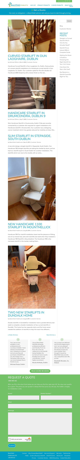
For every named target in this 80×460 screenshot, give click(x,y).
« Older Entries (13, 335)
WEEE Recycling (54, 458)
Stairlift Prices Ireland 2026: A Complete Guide (65, 50)
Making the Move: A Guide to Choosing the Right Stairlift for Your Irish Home (65, 60)
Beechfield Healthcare (16, 142)
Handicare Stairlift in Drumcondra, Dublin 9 (26, 114)
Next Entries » (51, 335)
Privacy (34, 458)
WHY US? (33, 5)
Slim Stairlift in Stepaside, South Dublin (29, 137)
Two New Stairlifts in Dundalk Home (26, 314)
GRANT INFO (68, 5)
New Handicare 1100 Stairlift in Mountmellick (29, 225)
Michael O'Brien (14, 62)
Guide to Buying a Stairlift (37, 455)
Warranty (59, 453)
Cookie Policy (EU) (65, 458)
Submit (12, 446)
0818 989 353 (12, 381)
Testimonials (66, 453)
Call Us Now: (64, 1)
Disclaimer (67, 455)
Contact (24, 453)
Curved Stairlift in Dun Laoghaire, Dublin (27, 57)
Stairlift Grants (51, 455)
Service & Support (49, 453)
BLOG (71, 6)
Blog (61, 26)
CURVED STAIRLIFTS (57, 5)
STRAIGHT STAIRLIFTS (43, 5)
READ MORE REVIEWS (40, 371)
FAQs (26, 455)
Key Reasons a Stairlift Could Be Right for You (65, 74)
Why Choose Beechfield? (35, 453)
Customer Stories (32, 62)
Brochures (60, 455)
